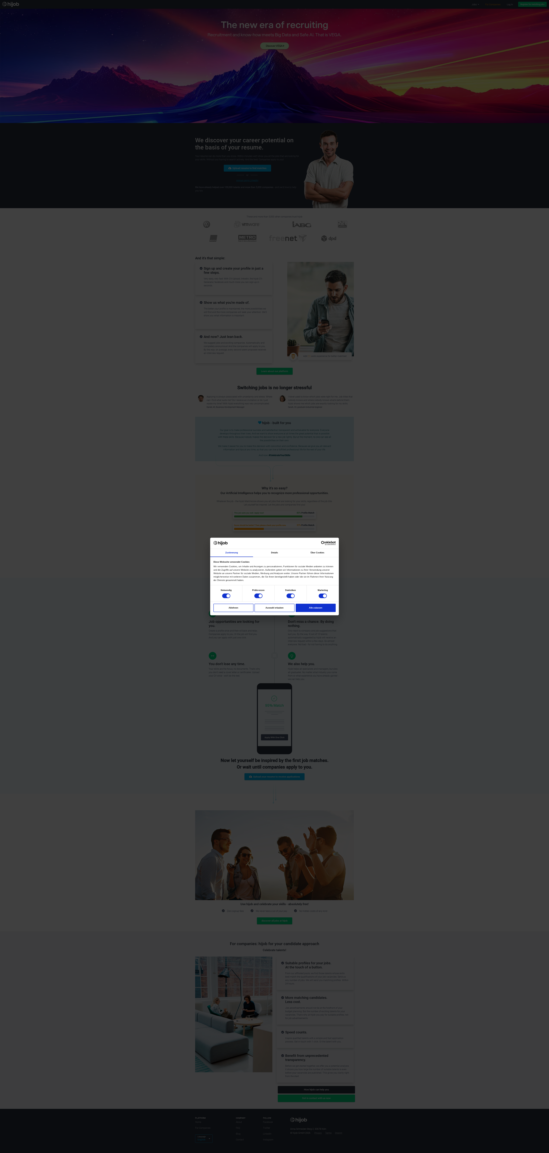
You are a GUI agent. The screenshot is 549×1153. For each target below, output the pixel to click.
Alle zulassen (315, 608)
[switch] (258, 596)
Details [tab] (274, 552)
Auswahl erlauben (274, 608)
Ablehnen (233, 608)
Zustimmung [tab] (231, 552)
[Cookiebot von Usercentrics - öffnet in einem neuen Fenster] (323, 543)
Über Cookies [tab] (317, 552)
